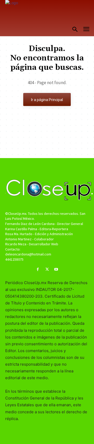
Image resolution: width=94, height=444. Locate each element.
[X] (47, 269)
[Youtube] (56, 269)
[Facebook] (37, 269)
